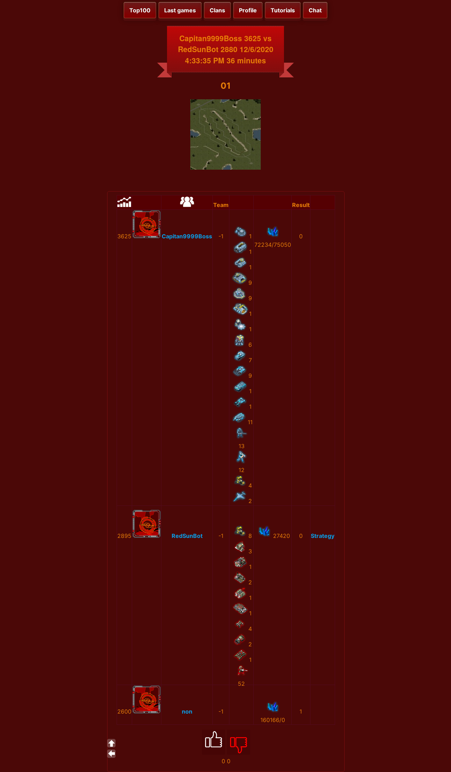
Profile (248, 10)
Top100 (139, 10)
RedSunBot (187, 535)
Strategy (322, 535)
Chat (315, 10)
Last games (180, 10)
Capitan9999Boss (187, 236)
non (187, 711)
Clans (217, 10)
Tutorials (283, 10)
